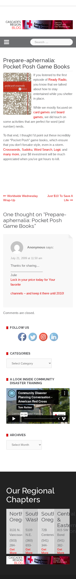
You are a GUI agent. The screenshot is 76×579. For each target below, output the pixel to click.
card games (41, 112)
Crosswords (11, 149)
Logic (57, 149)
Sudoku (27, 149)
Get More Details (14, 553)
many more (11, 154)
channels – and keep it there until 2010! (37, 293)
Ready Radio (57, 79)
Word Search (43, 149)
